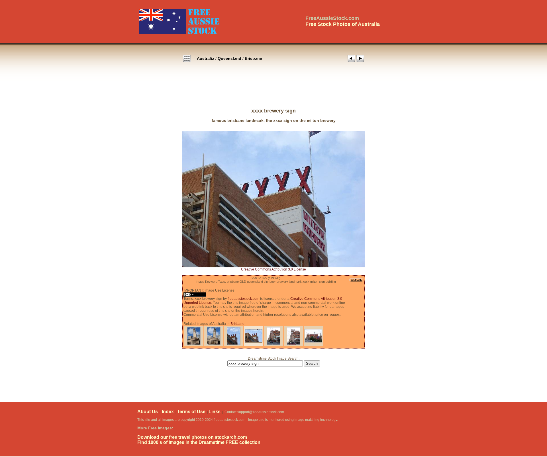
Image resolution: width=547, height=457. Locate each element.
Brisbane (253, 58)
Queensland (229, 58)
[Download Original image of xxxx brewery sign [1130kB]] (273, 199)
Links (215, 411)
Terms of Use (191, 411)
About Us (147, 411)
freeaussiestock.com (243, 299)
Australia (205, 58)
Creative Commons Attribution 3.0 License (273, 269)
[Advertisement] (273, 91)
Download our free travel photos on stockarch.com (192, 437)
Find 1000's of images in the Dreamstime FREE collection (198, 442)
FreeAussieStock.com (332, 18)
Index (168, 411)
